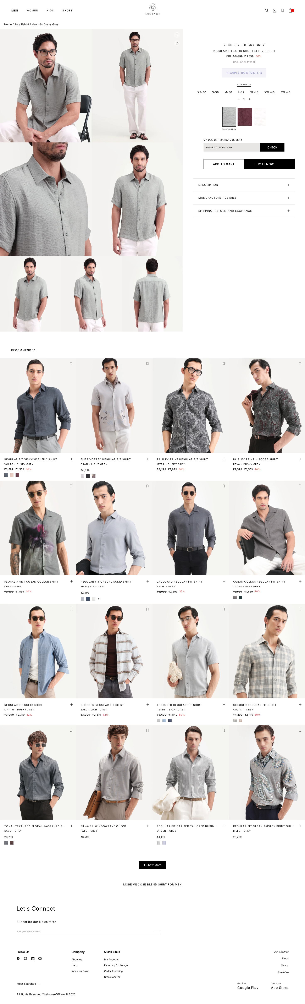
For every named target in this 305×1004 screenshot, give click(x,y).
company (78, 952)
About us (77, 959)
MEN (14, 10)
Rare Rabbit (22, 24)
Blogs (285, 958)
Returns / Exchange (116, 965)
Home (8, 24)
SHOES (67, 10)
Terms (284, 965)
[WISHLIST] (282, 10)
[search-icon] (267, 10)
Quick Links (112, 952)
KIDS (50, 10)
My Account (111, 959)
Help (74, 965)
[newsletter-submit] (157, 931)
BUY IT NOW (264, 164)
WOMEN (32, 10)
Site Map (283, 972)
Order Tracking (113, 971)
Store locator (112, 976)
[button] (177, 35)
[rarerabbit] (152, 9)
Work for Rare (80, 971)
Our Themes (280, 951)
